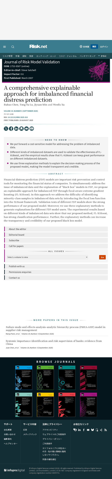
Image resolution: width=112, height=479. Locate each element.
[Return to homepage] (38, 47)
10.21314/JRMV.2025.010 (18, 117)
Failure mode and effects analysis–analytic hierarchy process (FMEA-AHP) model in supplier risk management (55, 328)
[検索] (13, 47)
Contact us (14, 277)
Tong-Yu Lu (26, 104)
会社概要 (8, 429)
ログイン (104, 46)
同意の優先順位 (49, 459)
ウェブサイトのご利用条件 (54, 434)
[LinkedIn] (16, 128)
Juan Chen (10, 347)
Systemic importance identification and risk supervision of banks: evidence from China (54, 342)
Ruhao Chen (11, 104)
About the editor (17, 229)
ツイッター (92, 430)
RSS (105, 430)
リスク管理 (7, 56)
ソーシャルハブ (101, 430)
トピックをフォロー (75, 430)
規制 (24, 56)
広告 (25, 429)
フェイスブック (83, 430)
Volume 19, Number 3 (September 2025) (21, 111)
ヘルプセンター (11, 443)
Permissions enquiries (20, 272)
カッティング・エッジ (46, 56)
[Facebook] (11, 128)
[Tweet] (6, 128)
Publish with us (17, 266)
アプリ (96, 430)
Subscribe (14, 240)
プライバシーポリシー (52, 439)
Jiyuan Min (40, 104)
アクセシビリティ (50, 429)
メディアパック (30, 434)
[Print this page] (32, 128)
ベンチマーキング (87, 56)
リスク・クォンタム (68, 56)
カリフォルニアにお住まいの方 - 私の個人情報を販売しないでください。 (54, 451)
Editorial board (16, 234)
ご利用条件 (47, 443)
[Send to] (26, 128)
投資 (31, 56)
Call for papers (16, 246)
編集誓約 (8, 439)
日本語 (86, 46)
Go (102, 257)
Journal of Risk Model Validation (32, 61)
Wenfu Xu (59, 104)
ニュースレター (88, 430)
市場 (17, 56)
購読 (94, 46)
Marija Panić (10, 334)
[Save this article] (21, 128)
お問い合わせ (10, 434)
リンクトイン (79, 430)
